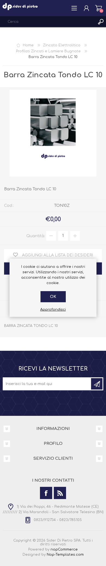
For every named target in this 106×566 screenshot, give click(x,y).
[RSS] (60, 493)
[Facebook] (46, 493)
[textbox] (47, 21)
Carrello (98, 8)
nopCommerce (64, 549)
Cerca (100, 21)
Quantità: (35, 236)
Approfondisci (53, 309)
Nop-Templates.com (65, 555)
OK (53, 297)
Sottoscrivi (96, 384)
